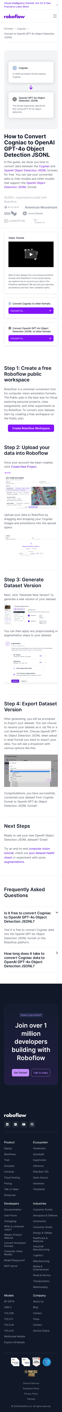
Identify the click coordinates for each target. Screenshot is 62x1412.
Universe (9, 1171)
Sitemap (31, 1399)
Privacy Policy (31, 1393)
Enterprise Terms (31, 1388)
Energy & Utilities (42, 1232)
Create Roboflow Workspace (31, 428)
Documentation (12, 1209)
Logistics (38, 1255)
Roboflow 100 (41, 1171)
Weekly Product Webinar (13, 1236)
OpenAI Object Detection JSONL (25, 170)
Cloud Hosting (12, 1177)
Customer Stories (42, 1209)
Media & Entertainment (41, 1268)
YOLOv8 (9, 1324)
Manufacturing (41, 1261)
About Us (38, 1301)
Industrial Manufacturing (41, 1248)
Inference (38, 1165)
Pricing (8, 1183)
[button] (55, 16)
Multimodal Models (14, 1336)
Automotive (39, 1221)
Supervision (39, 1159)
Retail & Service (42, 1275)
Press (36, 1318)
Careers (37, 1313)
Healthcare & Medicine (40, 1239)
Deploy (8, 1148)
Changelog (10, 1221)
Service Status (41, 1330)
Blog (35, 1307)
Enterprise (10, 1195)
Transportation (41, 1281)
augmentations (14, 862)
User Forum (10, 1215)
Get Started (20, 1072)
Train (7, 1159)
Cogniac (21, 28)
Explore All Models (14, 1342)
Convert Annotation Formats (15, 1244)
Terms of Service (31, 1383)
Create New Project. (24, 466)
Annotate (9, 1165)
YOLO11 (8, 1318)
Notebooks (39, 1148)
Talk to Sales (40, 1072)
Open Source (40, 1177)
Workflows (10, 1154)
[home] (14, 16)
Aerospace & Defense (45, 1215)
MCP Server (11, 1265)
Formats (8, 28)
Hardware (38, 1183)
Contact (37, 1324)
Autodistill (38, 1154)
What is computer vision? (14, 1228)
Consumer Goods (42, 1227)
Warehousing (40, 1286)
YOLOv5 (9, 1330)
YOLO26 (9, 1313)
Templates (39, 1189)
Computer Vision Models (13, 1253)
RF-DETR (9, 1301)
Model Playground (14, 1260)
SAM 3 (8, 1307)
